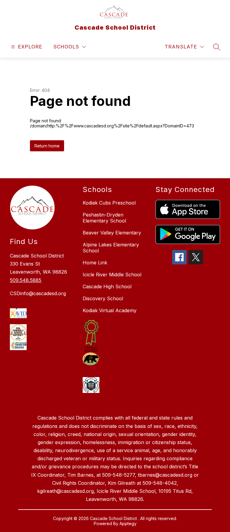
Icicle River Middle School (112, 275)
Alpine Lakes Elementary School (111, 248)
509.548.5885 (25, 280)
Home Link (95, 263)
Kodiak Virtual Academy (110, 310)
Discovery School (103, 298)
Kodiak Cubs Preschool (109, 203)
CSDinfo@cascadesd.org (38, 293)
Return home (47, 145)
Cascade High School (107, 286)
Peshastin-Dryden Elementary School (104, 218)
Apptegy (128, 523)
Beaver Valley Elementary (112, 233)
